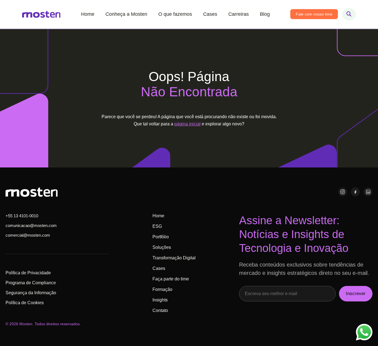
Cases (210, 14)
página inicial (187, 124)
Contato (160, 310)
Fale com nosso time (314, 14)
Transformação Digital (174, 257)
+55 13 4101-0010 (22, 215)
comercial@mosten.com (28, 235)
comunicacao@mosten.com (31, 225)
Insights (160, 300)
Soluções (161, 247)
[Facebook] (355, 191)
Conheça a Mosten (126, 14)
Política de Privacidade (28, 272)
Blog (265, 14)
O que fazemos (175, 14)
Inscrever (356, 293)
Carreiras (238, 14)
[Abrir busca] (349, 14)
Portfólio (160, 236)
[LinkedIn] (368, 191)
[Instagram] (342, 191)
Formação (162, 289)
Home (87, 14)
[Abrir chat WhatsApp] (364, 332)
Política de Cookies (25, 302)
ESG (157, 226)
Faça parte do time (170, 279)
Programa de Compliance (31, 282)
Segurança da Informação (31, 292)
